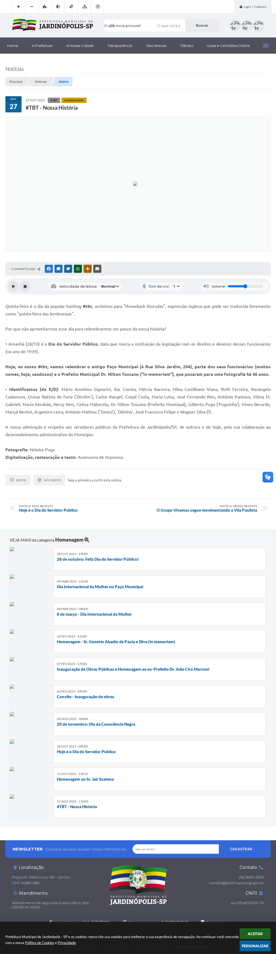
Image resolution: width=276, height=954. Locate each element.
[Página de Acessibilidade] (97, 6)
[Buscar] (202, 25)
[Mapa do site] (84, 6)
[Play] (13, 286)
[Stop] (25, 286)
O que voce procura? (122, 25)
